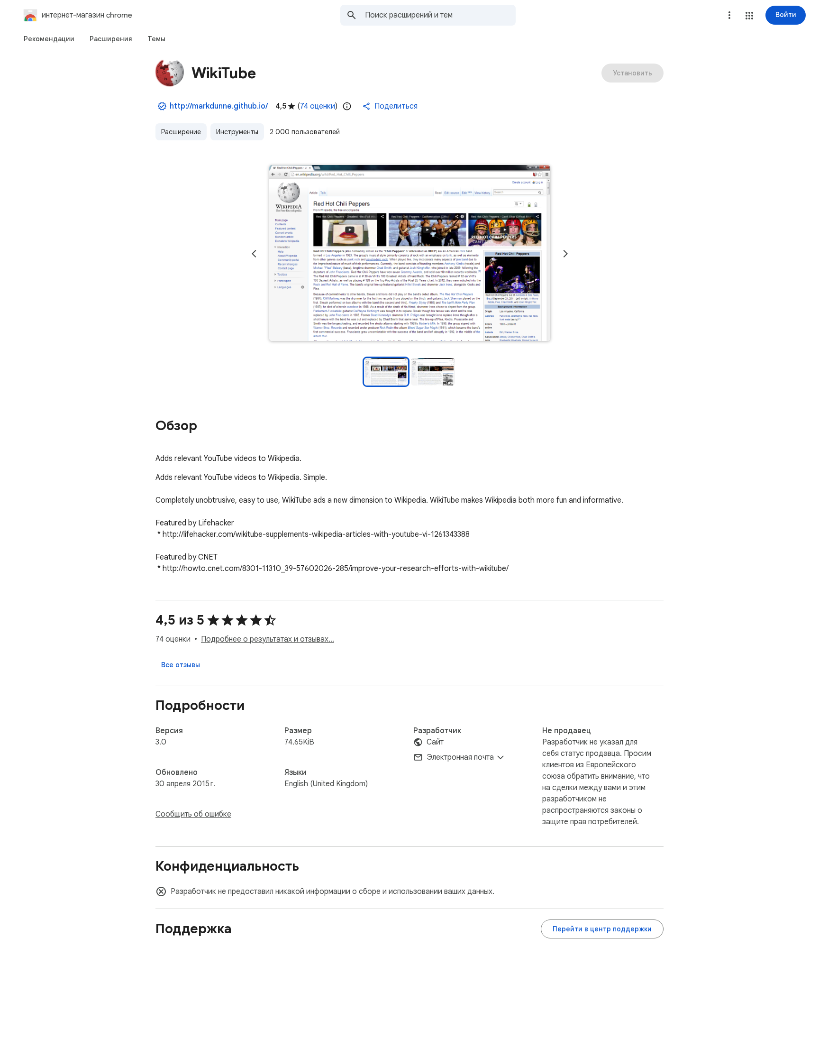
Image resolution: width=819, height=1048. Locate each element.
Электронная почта (460, 757)
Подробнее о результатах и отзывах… (267, 639)
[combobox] (440, 15)
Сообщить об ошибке (193, 814)
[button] (749, 15)
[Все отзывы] (180, 664)
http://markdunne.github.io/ (219, 106)
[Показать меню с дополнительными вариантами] (729, 15)
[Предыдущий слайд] (254, 253)
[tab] (49, 38)
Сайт (435, 742)
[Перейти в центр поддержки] (602, 929)
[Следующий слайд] (565, 253)
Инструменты (237, 132)
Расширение (181, 132)
